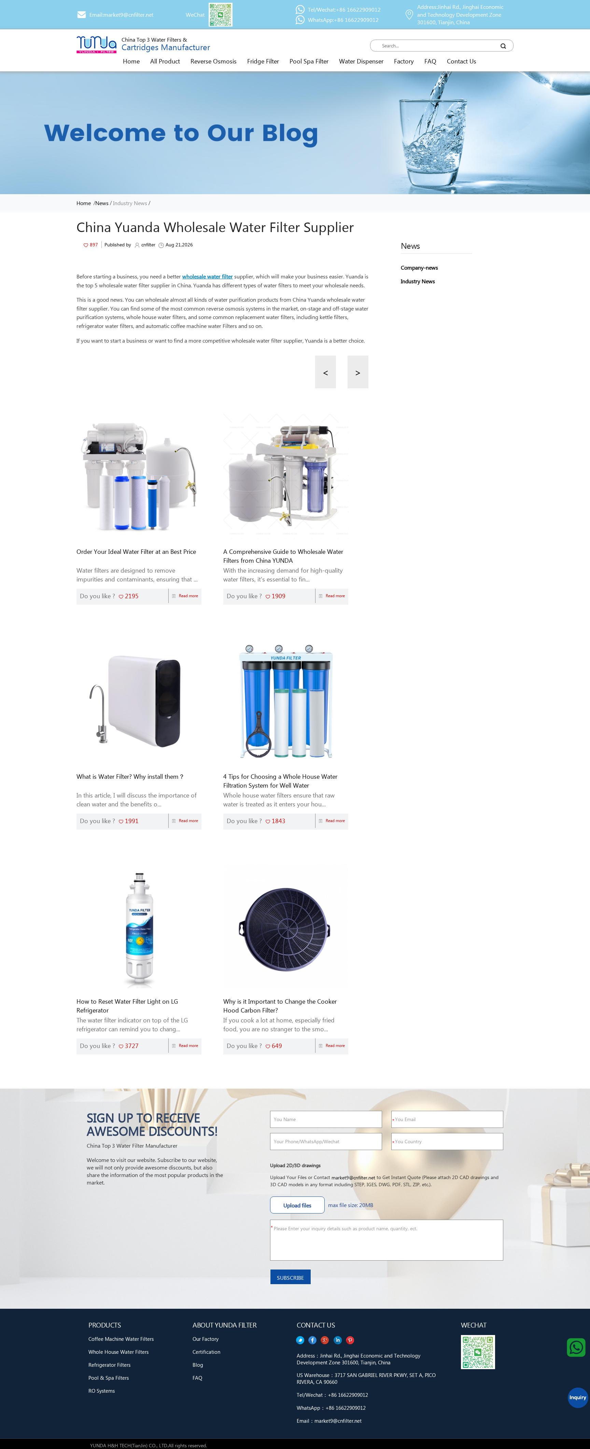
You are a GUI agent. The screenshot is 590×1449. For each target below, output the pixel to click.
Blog (198, 1364)
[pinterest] (300, 1340)
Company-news (419, 267)
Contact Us (461, 61)
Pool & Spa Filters (108, 1377)
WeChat (195, 14)
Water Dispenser (361, 61)
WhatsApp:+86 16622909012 (343, 19)
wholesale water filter (207, 276)
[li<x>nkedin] (312, 1340)
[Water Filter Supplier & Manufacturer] (96, 44)
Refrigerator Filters (109, 1364)
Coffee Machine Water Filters (121, 1338)
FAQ (430, 61)
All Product (165, 61)
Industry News (130, 202)
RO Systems (101, 1390)
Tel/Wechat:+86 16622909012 (344, 9)
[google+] (325, 1340)
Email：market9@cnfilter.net (329, 1420)
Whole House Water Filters (118, 1351)
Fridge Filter (263, 61)
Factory (404, 61)
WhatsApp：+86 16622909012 (331, 1407)
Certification (206, 1351)
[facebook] (338, 1340)
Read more (188, 595)
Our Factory (206, 1338)
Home (131, 61)
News (102, 202)
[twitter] (350, 1340)
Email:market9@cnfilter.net (121, 14)
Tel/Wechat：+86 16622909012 (332, 1394)
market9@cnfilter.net (353, 1177)
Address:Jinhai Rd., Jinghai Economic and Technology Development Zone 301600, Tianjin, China (460, 14)
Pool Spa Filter (309, 61)
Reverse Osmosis (214, 61)
